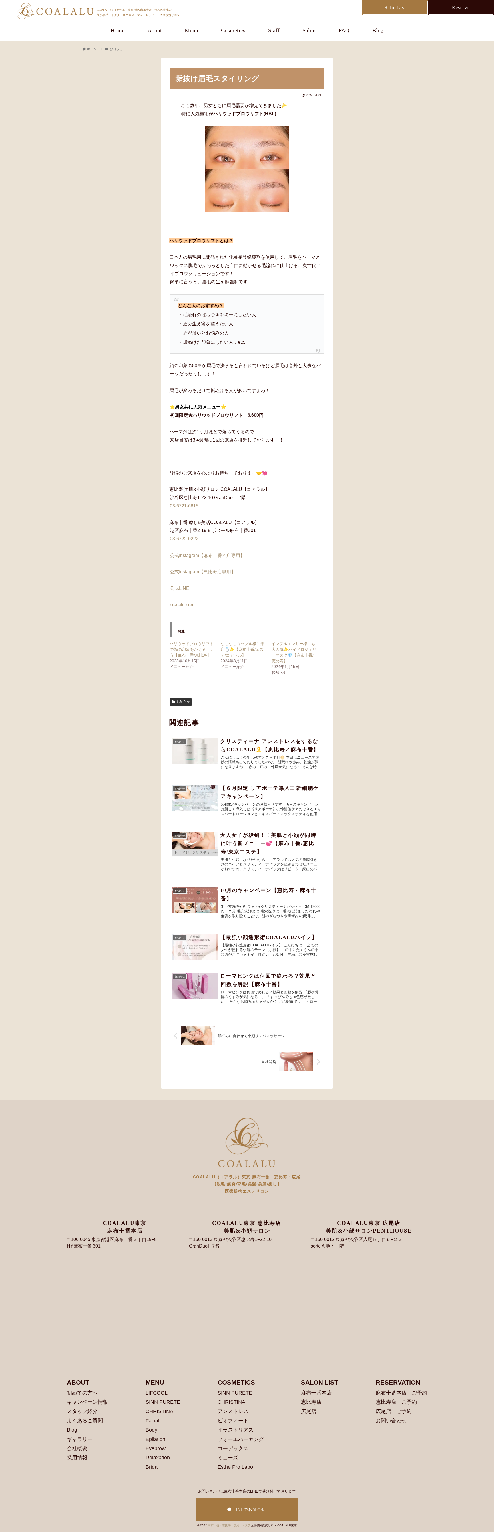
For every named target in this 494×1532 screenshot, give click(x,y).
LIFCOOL (157, 1393)
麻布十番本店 (316, 1393)
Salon (309, 30)
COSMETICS (236, 1382)
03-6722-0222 (184, 538)
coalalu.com (182, 604)
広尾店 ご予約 (394, 1411)
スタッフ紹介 (82, 1411)
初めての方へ (82, 1393)
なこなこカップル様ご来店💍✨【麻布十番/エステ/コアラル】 (242, 649)
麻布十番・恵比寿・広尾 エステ (229, 1525)
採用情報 (77, 1457)
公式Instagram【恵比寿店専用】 (205, 571)
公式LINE (182, 588)
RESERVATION (398, 1382)
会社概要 (77, 1448)
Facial (152, 1421)
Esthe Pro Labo (235, 1467)
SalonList (395, 7)
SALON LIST (319, 1382)
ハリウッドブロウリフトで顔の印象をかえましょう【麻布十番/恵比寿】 (192, 649)
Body (151, 1430)
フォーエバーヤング (241, 1439)
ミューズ (228, 1457)
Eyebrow (156, 1448)
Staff (274, 30)
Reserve (461, 7)
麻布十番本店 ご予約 (401, 1393)
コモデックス (233, 1448)
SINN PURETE (163, 1402)
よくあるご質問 (85, 1421)
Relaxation (158, 1457)
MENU (155, 1382)
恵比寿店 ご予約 (396, 1402)
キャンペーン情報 (87, 1402)
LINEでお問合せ (249, 1509)
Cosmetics (233, 30)
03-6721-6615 (184, 505)
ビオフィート (233, 1421)
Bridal (152, 1467)
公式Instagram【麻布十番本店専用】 (207, 555)
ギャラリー (80, 1439)
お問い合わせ (391, 1421)
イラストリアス (236, 1430)
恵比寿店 (311, 1402)
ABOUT (78, 1382)
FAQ (343, 30)
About (155, 30)
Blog (377, 30)
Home (118, 30)
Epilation (155, 1439)
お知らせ (183, 702)
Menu (191, 30)
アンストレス (233, 1411)
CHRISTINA (159, 1411)
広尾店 (308, 1411)
